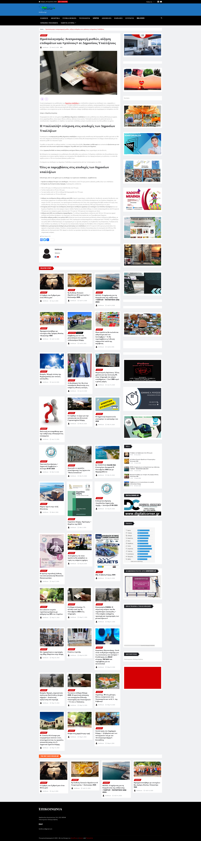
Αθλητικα (55, 18)
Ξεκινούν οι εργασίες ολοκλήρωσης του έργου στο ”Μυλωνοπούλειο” (79, 470)
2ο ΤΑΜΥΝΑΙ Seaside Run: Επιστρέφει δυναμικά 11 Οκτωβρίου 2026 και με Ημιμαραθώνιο (105, 468)
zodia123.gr (140, 561)
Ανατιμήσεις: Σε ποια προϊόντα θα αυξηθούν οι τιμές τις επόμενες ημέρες (78, 558)
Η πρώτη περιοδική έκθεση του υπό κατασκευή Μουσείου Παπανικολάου (51, 575)
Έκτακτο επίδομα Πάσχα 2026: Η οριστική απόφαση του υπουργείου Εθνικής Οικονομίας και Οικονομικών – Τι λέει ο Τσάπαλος (79, 697)
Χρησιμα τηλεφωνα (49, 23)
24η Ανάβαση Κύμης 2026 (105, 575)
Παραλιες (118, 18)
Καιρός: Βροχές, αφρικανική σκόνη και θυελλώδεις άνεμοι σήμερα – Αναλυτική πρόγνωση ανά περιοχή (51, 696)
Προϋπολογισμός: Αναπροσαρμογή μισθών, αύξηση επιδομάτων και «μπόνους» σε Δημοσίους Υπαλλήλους (74, 29)
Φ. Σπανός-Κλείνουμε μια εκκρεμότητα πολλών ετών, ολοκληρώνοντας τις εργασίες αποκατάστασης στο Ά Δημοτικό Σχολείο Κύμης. (51, 740)
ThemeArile (89, 838)
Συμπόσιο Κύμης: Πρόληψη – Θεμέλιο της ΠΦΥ (79, 523)
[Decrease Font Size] (46, 99)
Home (41, 29)
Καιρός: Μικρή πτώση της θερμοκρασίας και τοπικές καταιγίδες (50, 376)
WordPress (74, 838)
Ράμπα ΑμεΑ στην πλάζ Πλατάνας (49, 507)
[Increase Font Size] (42, 99)
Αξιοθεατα (106, 18)
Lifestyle (96, 18)
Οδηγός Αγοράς (68, 23)
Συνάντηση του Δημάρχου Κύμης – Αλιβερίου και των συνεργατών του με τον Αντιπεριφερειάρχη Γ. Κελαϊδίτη (106, 735)
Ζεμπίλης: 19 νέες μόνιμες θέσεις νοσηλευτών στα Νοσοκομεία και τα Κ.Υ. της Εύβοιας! (106, 698)
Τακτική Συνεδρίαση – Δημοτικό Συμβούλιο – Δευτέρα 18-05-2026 (49, 466)
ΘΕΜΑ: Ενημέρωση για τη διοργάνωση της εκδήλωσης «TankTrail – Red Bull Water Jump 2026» (107, 298)
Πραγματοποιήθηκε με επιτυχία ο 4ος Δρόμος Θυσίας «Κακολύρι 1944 (51, 333)
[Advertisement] (143, 678)
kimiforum (45, 47)
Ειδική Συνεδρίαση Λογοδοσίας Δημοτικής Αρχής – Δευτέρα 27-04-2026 (106, 503)
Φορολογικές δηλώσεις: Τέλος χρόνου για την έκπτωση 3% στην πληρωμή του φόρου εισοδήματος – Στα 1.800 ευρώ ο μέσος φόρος (107, 377)
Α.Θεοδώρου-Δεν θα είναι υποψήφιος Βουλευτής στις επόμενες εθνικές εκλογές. (78, 385)
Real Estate (140, 18)
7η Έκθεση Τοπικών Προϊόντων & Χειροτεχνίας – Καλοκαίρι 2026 (79, 295)
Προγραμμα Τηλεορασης (150, 645)
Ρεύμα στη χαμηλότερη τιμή (79, 733)
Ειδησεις (44, 18)
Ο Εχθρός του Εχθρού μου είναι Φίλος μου (50, 296)
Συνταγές (129, 18)
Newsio (81, 838)
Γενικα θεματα (69, 18)
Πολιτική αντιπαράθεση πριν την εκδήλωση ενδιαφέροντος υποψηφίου (51, 433)
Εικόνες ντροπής (74, 652)
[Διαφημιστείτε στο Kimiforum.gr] (142, 586)
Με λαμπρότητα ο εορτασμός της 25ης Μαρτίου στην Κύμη (51, 653)
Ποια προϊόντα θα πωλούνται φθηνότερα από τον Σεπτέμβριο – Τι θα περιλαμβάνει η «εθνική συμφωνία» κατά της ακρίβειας (106, 338)
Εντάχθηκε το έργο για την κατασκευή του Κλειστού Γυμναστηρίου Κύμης (78, 418)
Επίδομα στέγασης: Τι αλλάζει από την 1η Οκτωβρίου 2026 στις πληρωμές (76, 610)
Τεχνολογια (84, 18)
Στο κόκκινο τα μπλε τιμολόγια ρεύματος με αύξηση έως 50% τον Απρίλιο (51, 612)
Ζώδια (132, 561)
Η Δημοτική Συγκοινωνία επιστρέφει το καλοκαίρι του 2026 (106, 419)
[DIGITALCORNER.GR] (142, 507)
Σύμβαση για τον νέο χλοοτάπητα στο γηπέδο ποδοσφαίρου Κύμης (77, 337)
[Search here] (161, 18)
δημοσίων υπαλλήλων (72, 103)
